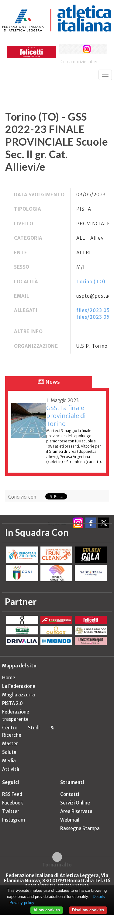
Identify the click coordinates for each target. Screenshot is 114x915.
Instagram (13, 820)
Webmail (69, 820)
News (52, 381)
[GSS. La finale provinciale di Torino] (28, 417)
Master (10, 743)
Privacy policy (21, 902)
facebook (64, 49)
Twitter (10, 811)
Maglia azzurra (18, 695)
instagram (87, 49)
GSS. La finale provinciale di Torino (66, 415)
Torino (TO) (90, 282)
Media (9, 761)
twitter (75, 49)
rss (98, 49)
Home (8, 678)
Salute (9, 752)
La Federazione (18, 686)
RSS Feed (12, 794)
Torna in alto (57, 864)
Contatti (69, 794)
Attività (10, 769)
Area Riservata (76, 811)
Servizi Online (75, 803)
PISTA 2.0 (12, 703)
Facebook (12, 803)
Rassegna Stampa (80, 828)
